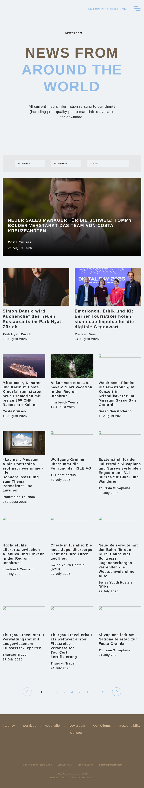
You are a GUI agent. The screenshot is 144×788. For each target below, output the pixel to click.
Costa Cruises (19, 242)
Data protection (87, 777)
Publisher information (58, 777)
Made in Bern (85, 334)
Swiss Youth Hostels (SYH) (67, 567)
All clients (24, 163)
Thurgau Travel (15, 654)
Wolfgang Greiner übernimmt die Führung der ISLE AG (71, 464)
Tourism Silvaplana (114, 488)
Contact (76, 732)
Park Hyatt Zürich (17, 334)
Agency (9, 725)
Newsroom (77, 725)
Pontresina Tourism (19, 497)
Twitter (63, 744)
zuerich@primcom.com (110, 765)
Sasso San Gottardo (115, 411)
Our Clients (102, 725)
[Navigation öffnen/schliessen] (137, 8)
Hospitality (52, 725)
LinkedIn (72, 744)
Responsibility (130, 725)
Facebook (81, 744)
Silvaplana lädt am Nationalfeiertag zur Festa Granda (118, 639)
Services (29, 725)
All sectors (60, 163)
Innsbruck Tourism (66, 402)
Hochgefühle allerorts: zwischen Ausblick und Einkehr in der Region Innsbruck (23, 554)
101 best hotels (63, 475)
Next (118, 692)
